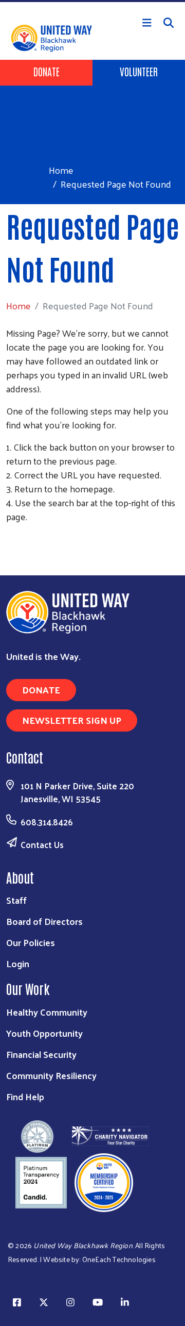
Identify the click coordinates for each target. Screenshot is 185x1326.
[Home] (92, 1)
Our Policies (30, 942)
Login (17, 963)
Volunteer (139, 71)
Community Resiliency (51, 1075)
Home (61, 170)
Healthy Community (46, 1012)
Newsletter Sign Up (71, 719)
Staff (16, 900)
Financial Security (41, 1054)
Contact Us (42, 844)
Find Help (25, 1096)
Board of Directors (44, 921)
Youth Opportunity (44, 1033)
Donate (46, 71)
